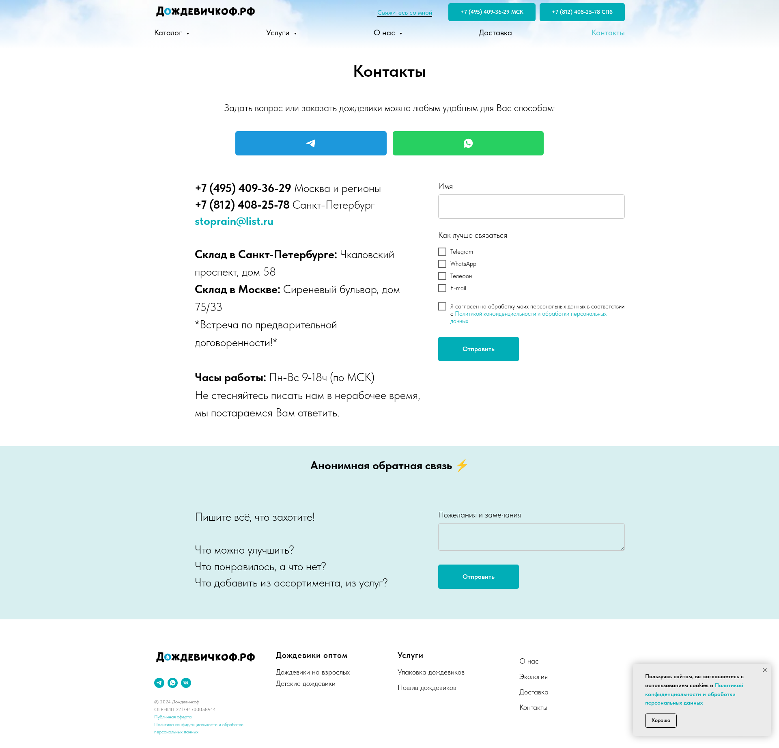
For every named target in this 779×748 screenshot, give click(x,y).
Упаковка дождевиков (431, 672)
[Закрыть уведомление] (765, 670)
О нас (385, 32)
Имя (445, 186)
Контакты (608, 32)
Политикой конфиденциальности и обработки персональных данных (694, 694)
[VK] (186, 683)
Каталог (169, 32)
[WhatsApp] (468, 143)
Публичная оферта (173, 717)
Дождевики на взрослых (313, 672)
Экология (533, 676)
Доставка (495, 32)
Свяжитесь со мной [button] (404, 12)
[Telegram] (311, 143)
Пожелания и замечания (479, 515)
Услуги (279, 32)
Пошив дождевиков (427, 687)
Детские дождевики (306, 683)
